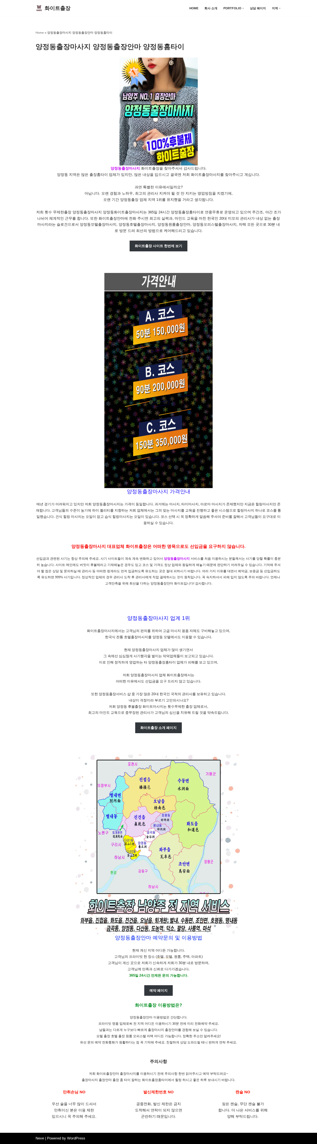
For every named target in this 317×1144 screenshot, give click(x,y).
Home (193, 8)
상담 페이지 (258, 8)
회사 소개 (210, 8)
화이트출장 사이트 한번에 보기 (158, 246)
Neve (40, 1138)
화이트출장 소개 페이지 (158, 728)
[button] (243, 8)
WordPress (76, 1138)
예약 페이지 (158, 990)
